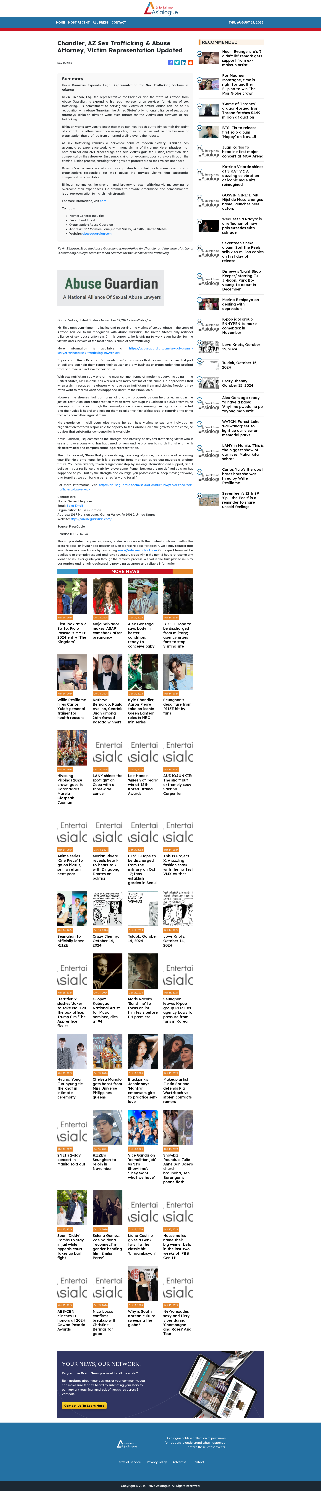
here (103, 201)
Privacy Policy (157, 1462)
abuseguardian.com (96, 233)
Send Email (75, 506)
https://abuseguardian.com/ (91, 519)
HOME (60, 22)
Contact (198, 1462)
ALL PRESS (100, 22)
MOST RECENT (79, 22)
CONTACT (118, 22)
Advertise (180, 1462)
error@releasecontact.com (137, 550)
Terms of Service (129, 1462)
